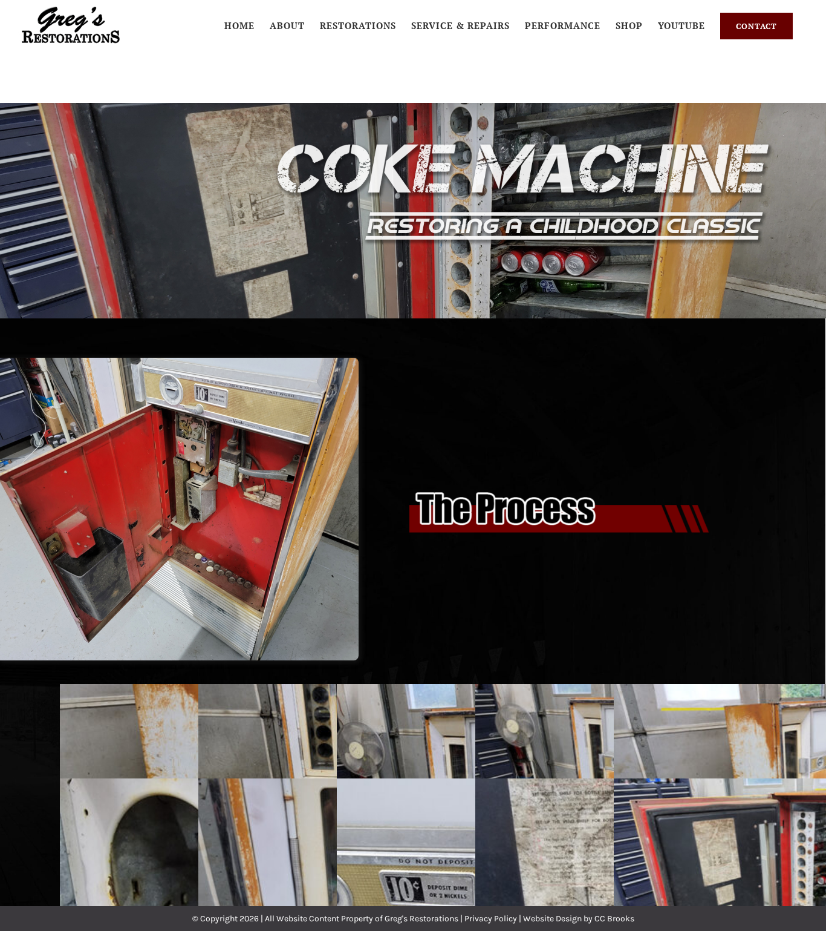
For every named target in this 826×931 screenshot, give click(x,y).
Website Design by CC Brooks (578, 918)
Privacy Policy (490, 918)
